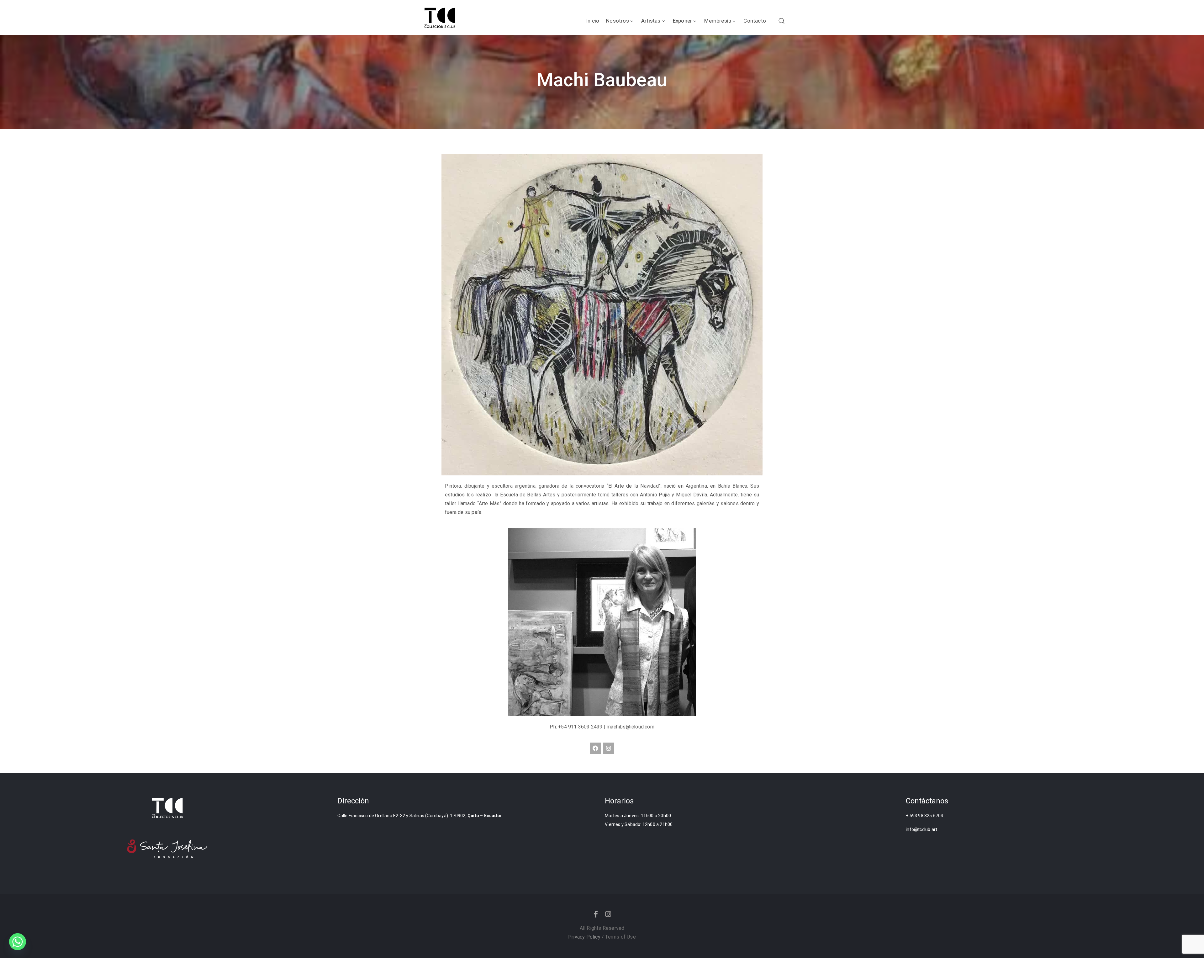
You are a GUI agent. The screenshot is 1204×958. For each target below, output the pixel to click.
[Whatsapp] (17, 941)
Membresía (717, 21)
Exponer (682, 21)
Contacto (754, 21)
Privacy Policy (584, 937)
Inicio (592, 21)
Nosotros (617, 21)
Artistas (651, 21)
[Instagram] (608, 748)
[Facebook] (595, 748)
